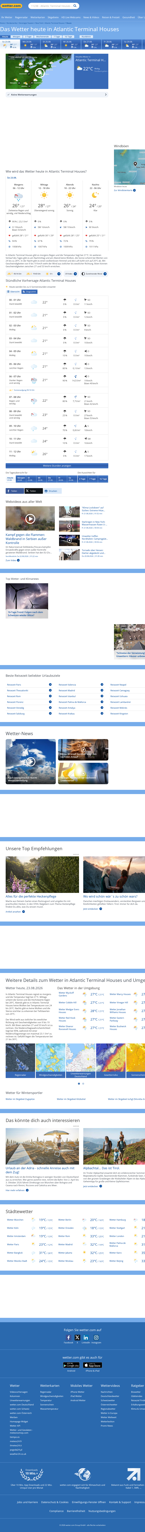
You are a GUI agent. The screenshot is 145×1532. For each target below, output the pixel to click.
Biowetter (136, 1391)
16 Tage (68, 36)
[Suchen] (74, 6)
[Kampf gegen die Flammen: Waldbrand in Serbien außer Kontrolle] (30, 518)
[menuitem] (7, 17)
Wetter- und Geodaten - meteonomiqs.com (21, 1431)
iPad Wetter (76, 1396)
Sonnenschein (47, 1404)
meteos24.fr (16, 1441)
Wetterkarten (49, 1385)
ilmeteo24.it (16, 1445)
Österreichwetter (109, 1404)
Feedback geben (100, 71)
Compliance (56, 1511)
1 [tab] (79, 1083)
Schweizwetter (108, 1400)
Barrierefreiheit (76, 1511)
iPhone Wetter (77, 1391)
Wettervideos (110, 1385)
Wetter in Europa (109, 1413)
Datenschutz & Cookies (55, 1502)
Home (2, 23)
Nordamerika (12, 23)
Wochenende (42, 36)
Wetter (15, 1385)
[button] (57, 464)
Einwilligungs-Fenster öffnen (89, 1502)
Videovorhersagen (19, 1391)
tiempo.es (15, 1437)
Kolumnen (15, 1396)
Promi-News (107, 1425)
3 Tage (28, 36)
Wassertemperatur (49, 1408)
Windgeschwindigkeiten (51, 1396)
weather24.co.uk (18, 1453)
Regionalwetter (108, 1408)
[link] (7, 17)
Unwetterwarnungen (20, 1400)
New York (39, 23)
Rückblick (86, 36)
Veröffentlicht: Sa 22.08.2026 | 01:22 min (22, 556)
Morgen (16, 36)
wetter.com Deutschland (22, 1404)
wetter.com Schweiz (19, 1408)
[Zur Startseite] (11, 5)
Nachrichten (107, 1391)
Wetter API (15, 1425)
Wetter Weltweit (108, 1417)
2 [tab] (83, 1083)
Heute (5, 36)
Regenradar (45, 1391)
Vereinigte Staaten (26, 23)
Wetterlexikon (107, 1421)
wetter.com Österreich (21, 1413)
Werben (14, 1417)
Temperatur (46, 1400)
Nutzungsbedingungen (102, 1511)
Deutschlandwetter (110, 1396)
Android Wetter (78, 1400)
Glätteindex (136, 1396)
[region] (57, 390)
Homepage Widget (19, 1421)
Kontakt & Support (120, 1502)
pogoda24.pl (16, 1449)
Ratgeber (137, 1385)
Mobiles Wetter (82, 1385)
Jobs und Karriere (27, 1502)
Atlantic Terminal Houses (55, 23)
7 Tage (57, 36)
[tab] (13, 292)
